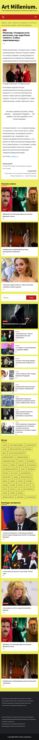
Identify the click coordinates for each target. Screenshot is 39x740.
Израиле (4, 481)
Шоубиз (5, 321)
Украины (12, 493)
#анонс (4, 449)
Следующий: (20, 173)
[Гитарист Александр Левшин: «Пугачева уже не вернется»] (7, 362)
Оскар (27, 485)
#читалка (5, 473)
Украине (4, 493)
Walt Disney (14, 473)
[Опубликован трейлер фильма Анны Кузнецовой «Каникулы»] (19, 234)
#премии (12, 465)
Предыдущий (17, 166)
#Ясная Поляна (30, 445)
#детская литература (16, 449)
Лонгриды (29, 481)
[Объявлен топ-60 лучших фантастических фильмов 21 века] (19, 199)
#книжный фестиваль (9, 461)
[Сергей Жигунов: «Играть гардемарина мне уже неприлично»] (7, 336)
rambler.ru (14, 156)
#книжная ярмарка (8, 457)
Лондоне (5, 485)
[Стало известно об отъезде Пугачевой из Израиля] (19, 593)
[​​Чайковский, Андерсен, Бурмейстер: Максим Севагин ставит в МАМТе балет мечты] (7, 401)
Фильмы (20, 493)
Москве (13, 485)
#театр (23, 469)
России (4, 489)
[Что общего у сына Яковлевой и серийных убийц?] (7, 349)
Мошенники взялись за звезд (14, 324)
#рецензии (21, 465)
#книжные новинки (22, 457)
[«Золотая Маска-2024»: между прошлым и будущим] (7, 375)
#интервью (28, 449)
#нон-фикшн (30, 461)
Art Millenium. (19, 6)
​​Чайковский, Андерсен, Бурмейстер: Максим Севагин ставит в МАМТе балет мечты (25, 401)
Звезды (15, 477)
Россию (12, 489)
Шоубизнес (20, 497)
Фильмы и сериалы (8, 497)
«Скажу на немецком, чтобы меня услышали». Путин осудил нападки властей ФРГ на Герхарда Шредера (19, 535)
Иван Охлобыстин (26, 477)
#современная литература (10, 469)
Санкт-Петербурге (28, 489)
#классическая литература (17, 453)
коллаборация (30, 497)
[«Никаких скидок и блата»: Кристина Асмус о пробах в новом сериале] (19, 270)
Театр (17, 371)
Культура (5, 528)
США (18, 489)
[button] (3, 16)
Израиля (20, 481)
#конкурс (21, 461)
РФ (33, 485)
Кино (4, 30)
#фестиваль (31, 469)
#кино (4, 453)
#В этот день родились (16, 445)
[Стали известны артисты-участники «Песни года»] (19, 557)
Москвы (20, 485)
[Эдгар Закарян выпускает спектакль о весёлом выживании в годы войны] (7, 414)
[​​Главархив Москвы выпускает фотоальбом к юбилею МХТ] (7, 388)
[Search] (36, 17)
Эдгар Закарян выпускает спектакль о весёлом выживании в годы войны (24, 414)
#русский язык (31, 465)
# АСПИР (4, 445)
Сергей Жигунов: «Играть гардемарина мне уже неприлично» (24, 336)
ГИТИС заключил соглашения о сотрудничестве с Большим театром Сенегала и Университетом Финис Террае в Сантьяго (25, 428)
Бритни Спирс (6, 477)
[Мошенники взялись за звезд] (19, 316)
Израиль (12, 481)
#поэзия (5, 465)
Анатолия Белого (25, 473)
